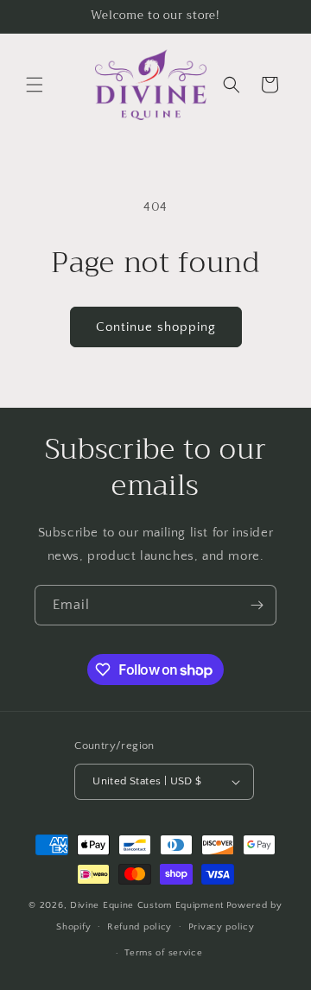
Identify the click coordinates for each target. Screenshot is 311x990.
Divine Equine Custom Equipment (147, 905)
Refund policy (139, 927)
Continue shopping (156, 327)
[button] (35, 85)
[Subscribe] (257, 605)
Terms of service (163, 953)
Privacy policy (221, 927)
